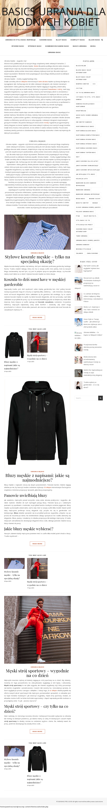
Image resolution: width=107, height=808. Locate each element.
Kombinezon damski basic (57, 46)
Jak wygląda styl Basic (85, 174)
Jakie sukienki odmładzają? (87, 165)
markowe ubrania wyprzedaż (88, 194)
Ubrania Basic (54, 52)
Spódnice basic (35, 46)
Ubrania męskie (37, 253)
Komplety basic (78, 40)
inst (78, 157)
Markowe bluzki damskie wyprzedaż (86, 184)
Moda (93, 46)
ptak (78, 216)
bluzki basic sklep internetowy (83, 71)
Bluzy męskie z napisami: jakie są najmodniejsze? (12, 365)
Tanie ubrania (81, 236)
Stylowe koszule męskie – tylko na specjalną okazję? (37, 259)
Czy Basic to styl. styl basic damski (88, 98)
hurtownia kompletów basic (88, 135)
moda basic (80, 198)
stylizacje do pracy (84, 224)
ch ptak (79, 88)
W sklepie (47, 487)
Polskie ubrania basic (85, 211)
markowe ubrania (83, 190)
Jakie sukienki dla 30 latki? (87, 161)
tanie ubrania (43, 81)
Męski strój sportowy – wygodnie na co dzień (37, 673)
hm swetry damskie (84, 122)
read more (37, 317)
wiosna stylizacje (83, 249)
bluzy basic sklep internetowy (83, 78)
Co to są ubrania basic (85, 92)
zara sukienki (92, 253)
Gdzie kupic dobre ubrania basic (87, 116)
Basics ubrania (80, 46)
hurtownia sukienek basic (86, 148)
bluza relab (81, 65)
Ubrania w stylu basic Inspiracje (20, 40)
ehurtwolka (81, 110)
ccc (94, 84)
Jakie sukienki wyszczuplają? (88, 170)
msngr (95, 203)
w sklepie (53, 690)
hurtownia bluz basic (85, 126)
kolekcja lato (82, 178)
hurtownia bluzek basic (86, 130)
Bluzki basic (94, 40)
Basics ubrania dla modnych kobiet (53, 16)
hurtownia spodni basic (86, 139)
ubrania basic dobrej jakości (88, 240)
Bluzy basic (61, 40)
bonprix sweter (82, 84)
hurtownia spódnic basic (86, 144)
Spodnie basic (17, 46)
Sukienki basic (45, 40)
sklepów (24, 81)
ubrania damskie (82, 244)
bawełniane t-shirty (55, 89)
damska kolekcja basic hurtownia (85, 105)
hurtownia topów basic (86, 152)
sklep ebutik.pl (90, 216)
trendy (46, 123)
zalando (79, 253)
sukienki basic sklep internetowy (84, 230)
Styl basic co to (83, 220)
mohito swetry (82, 203)
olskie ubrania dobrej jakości (88, 207)
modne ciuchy (94, 198)
